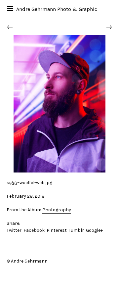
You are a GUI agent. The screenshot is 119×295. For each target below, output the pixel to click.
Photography (56, 210)
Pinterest (57, 230)
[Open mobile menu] (11, 8)
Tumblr (76, 230)
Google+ (94, 230)
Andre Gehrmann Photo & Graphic (56, 9)
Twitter (14, 230)
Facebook (34, 230)
